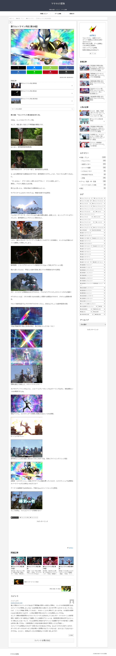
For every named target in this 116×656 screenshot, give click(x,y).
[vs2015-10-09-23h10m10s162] (26, 338)
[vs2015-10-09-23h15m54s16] (26, 426)
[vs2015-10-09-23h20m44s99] (26, 471)
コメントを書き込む (42, 640)
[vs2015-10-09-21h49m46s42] (26, 205)
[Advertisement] (42, 534)
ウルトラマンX (34, 517)
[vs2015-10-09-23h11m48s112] (26, 374)
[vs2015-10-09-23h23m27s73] (26, 500)
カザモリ (93, 35)
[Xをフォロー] (93, 53)
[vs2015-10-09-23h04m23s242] (26, 282)
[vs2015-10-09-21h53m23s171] (26, 230)
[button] (66, 72)
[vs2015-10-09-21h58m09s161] (26, 255)
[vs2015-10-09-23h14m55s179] (26, 403)
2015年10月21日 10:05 (16, 603)
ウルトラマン (15, 517)
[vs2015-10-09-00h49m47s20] (26, 159)
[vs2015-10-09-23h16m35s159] (26, 448)
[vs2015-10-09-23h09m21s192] (26, 316)
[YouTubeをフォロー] (95, 53)
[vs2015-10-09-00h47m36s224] (26, 136)
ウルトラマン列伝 (25, 517)
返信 (72, 635)
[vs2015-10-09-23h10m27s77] (26, 356)
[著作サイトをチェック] (90, 53)
